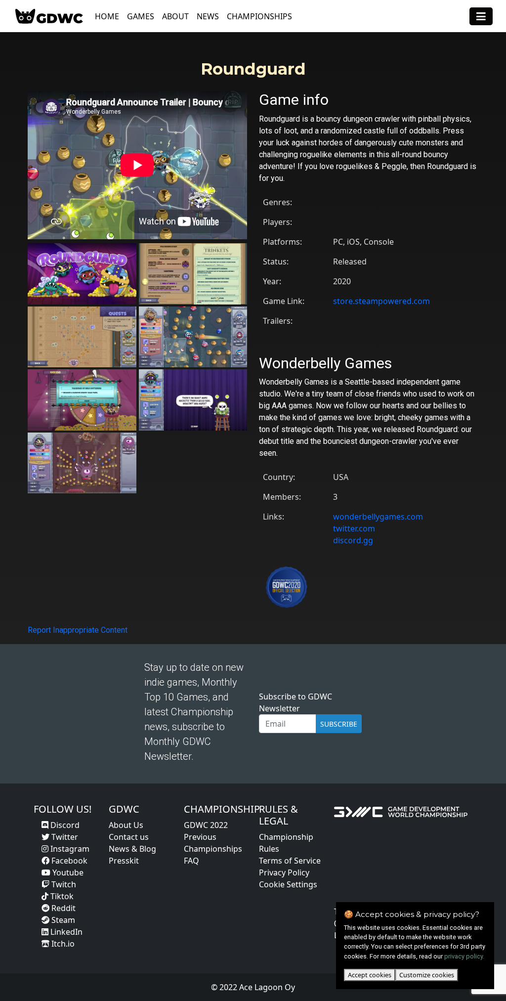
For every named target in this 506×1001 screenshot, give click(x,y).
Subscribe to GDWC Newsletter (295, 702)
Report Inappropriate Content (77, 630)
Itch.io (62, 943)
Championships (259, 16)
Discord (64, 825)
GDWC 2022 (206, 825)
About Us (126, 825)
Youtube (67, 872)
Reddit (62, 908)
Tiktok (61, 896)
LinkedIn (65, 931)
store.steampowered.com (381, 301)
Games (140, 16)
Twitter (63, 836)
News (208, 16)
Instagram (68, 848)
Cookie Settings (288, 884)
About (175, 16)
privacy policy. (464, 956)
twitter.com (354, 528)
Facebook (68, 860)
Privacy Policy (284, 872)
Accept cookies (369, 974)
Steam (62, 919)
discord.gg (353, 540)
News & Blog (132, 848)
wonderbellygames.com (378, 516)
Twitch (62, 884)
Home (107, 16)
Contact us (129, 836)
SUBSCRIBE (338, 724)
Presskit (124, 860)
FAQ (191, 860)
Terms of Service (290, 860)
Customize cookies (426, 974)
